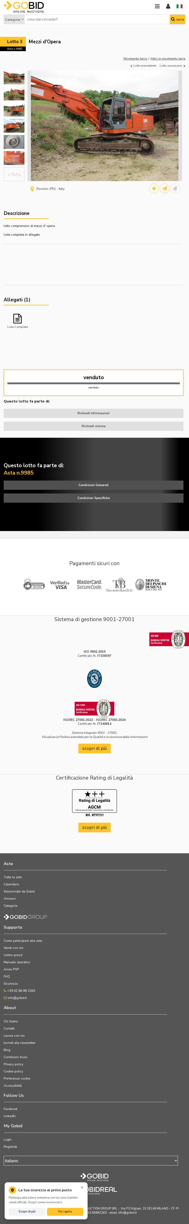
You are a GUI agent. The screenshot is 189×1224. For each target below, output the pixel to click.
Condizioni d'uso (15, 1057)
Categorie (12, 19)
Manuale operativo (17, 962)
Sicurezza (11, 983)
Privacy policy (13, 1064)
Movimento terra (136, 58)
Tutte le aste (13, 877)
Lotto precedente (144, 66)
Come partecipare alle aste (23, 941)
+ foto (14, 174)
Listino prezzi (13, 955)
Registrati (10, 1147)
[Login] (168, 6)
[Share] (164, 188)
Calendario (11, 884)
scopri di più (94, 748)
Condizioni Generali (94, 485)
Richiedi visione (94, 426)
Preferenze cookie (17, 1078)
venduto (93, 377)
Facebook (11, 1109)
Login (8, 1139)
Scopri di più (27, 1211)
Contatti (9, 1028)
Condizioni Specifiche (93, 498)
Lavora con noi (14, 1035)
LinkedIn (10, 1116)
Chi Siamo (11, 1021)
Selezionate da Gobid (19, 891)
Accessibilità (13, 1085)
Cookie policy (13, 1071)
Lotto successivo (171, 66)
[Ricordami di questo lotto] (175, 188)
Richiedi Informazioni (93, 413)
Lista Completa (17, 327)
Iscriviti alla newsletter (20, 1043)
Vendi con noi (13, 948)
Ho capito (65, 1211)
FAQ (7, 976)
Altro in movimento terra (168, 58)
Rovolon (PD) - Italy (50, 189)
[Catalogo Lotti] (154, 188)
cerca (179, 19)
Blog (7, 1050)
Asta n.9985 (14, 49)
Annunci (10, 898)
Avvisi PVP (11, 969)
